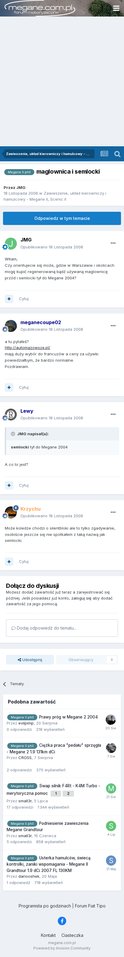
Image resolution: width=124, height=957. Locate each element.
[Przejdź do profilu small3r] (111, 826)
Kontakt (48, 935)
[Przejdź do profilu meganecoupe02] (11, 326)
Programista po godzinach (45, 905)
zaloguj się (81, 598)
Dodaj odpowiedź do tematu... (46, 627)
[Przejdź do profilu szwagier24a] (111, 860)
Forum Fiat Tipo (90, 905)
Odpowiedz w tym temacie (62, 218)
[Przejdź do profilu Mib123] (111, 788)
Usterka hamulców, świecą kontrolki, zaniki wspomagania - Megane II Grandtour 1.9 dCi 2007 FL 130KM (49, 864)
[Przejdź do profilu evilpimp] (111, 720)
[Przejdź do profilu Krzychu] (11, 512)
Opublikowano (51, 247)
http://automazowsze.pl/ (27, 347)
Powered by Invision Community (62, 948)
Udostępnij (31, 659)
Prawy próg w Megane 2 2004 (68, 717)
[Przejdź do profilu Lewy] (11, 415)
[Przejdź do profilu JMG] (11, 244)
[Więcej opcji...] (113, 243)
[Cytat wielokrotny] (9, 299)
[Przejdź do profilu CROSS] (111, 748)
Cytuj (24, 298)
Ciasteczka (72, 935)
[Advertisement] (62, 81)
